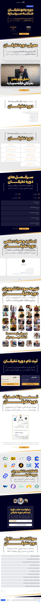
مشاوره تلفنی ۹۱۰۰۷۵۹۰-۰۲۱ (21, 524)
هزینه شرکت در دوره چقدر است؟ (34, 571)
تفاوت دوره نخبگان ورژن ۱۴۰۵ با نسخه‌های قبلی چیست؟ (31, 562)
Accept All (3, 600)
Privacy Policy (39, 601)
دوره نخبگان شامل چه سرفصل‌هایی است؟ (33, 559)
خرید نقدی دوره (10, 384)
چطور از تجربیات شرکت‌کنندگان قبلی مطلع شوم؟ (32, 586)
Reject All (8, 600)
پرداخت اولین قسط (30, 384)
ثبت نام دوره (24, 33)
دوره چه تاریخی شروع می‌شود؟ (34, 556)
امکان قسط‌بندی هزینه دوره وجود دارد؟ (33, 574)
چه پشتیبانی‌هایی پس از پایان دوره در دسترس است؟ (31, 580)
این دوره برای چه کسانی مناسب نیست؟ (33, 568)
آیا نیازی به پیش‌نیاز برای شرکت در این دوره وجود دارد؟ (31, 583)
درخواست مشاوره (15, 33)
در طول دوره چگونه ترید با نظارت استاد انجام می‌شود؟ (31, 577)
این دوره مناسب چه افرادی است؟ (34, 565)
